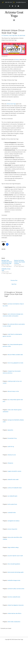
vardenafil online (12, 512)
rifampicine (10, 463)
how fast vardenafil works (14, 596)
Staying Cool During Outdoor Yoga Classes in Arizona (19, 262)
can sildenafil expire (12, 496)
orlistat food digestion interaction (16, 605)
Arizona (17, 59)
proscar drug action (12, 529)
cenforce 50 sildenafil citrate (15, 487)
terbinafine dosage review (14, 580)
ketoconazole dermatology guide (15, 572)
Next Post (14, 284)
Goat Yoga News (13, 35)
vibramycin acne (12, 454)
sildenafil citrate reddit (13, 479)
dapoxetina (10, 430)
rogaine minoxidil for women (14, 471)
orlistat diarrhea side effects (14, 613)
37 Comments (5, 35)
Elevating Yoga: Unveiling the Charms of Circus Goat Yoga (7, 262)
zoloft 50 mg (11, 446)
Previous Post (14, 280)
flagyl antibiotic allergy (13, 547)
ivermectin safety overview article (16, 588)
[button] (14, 20)
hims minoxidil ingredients (14, 564)
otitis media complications (14, 621)
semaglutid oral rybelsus (13, 520)
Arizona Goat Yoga (14, 14)
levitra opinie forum (12, 504)
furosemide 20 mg (12, 438)
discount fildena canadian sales (15, 354)
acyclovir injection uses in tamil (15, 555)
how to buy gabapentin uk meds (15, 362)
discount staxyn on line (13, 391)
